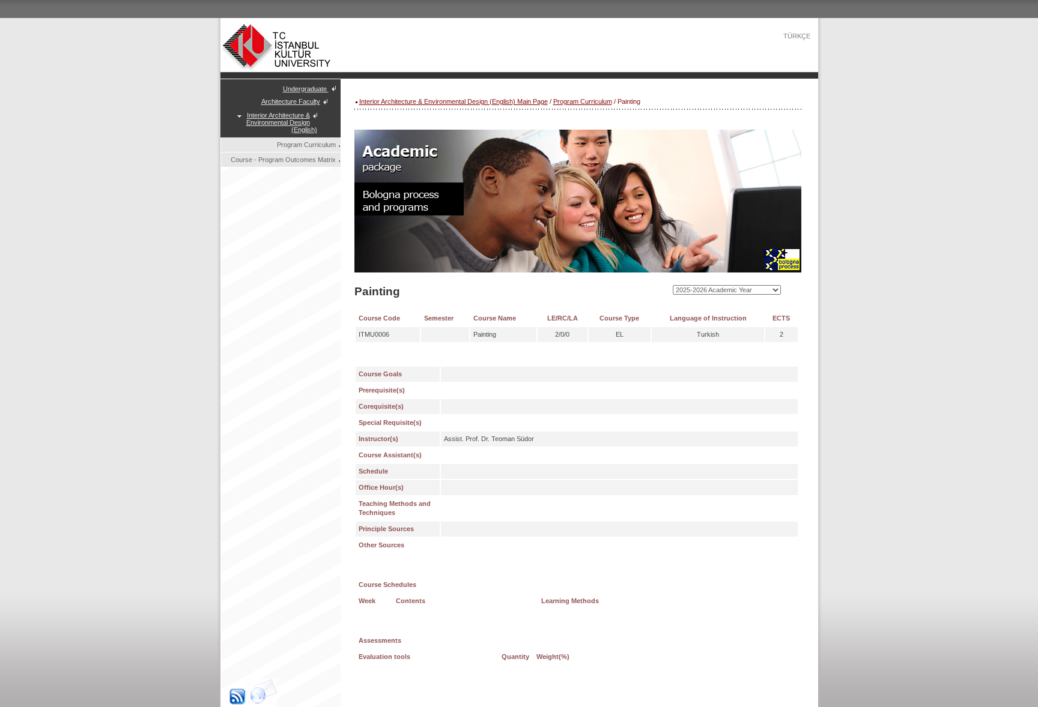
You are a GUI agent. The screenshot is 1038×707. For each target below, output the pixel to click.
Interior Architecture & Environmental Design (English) (281, 122)
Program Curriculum (306, 144)
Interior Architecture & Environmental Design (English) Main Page (453, 101)
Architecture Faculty (290, 101)
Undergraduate (306, 88)
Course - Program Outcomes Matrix (283, 159)
